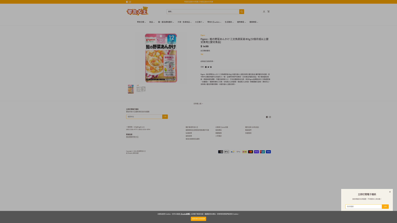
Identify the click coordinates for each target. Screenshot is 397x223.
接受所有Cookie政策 (198, 218)
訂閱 (385, 206)
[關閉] (390, 192)
